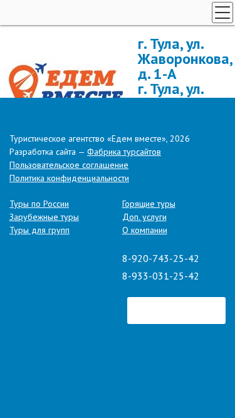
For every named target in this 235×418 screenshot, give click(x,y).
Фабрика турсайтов (124, 151)
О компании (144, 230)
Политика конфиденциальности (69, 178)
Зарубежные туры (44, 216)
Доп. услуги (144, 216)
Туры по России (39, 203)
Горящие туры (148, 203)
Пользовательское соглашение (68, 164)
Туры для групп (39, 230)
